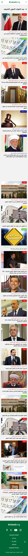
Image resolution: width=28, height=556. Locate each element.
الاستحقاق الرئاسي (12, 389)
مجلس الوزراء (20, 56)
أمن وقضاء (23, 111)
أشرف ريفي (24, 318)
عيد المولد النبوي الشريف (13, 32)
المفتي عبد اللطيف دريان (17, 104)
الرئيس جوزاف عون (23, 32)
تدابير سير (16, 247)
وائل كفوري (24, 294)
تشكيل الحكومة (12, 490)
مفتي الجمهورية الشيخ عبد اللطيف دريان (19, 153)
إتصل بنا (14, 541)
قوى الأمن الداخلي (23, 247)
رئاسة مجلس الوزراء (16, 129)
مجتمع (24, 207)
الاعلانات (14, 544)
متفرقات (24, 39)
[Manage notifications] (25, 542)
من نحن (14, 538)
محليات (24, 14)
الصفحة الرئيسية (14, 535)
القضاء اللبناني (24, 129)
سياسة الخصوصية (14, 548)
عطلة (15, 515)
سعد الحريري (24, 366)
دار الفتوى (25, 104)
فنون (25, 276)
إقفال (26, 56)
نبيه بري (25, 459)
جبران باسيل (6, 490)
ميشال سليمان (24, 342)
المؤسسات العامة (14, 200)
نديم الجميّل (24, 269)
